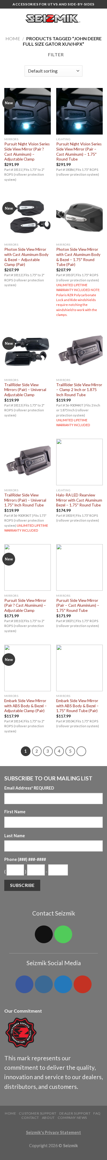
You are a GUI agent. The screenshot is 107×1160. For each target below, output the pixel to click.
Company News (72, 1117)
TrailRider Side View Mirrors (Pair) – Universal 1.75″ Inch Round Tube (25, 500)
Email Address (29, 788)
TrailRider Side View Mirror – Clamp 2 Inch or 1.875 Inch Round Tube (79, 389)
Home (12, 38)
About (48, 1117)
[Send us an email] (44, 934)
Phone (25, 859)
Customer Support (37, 1113)
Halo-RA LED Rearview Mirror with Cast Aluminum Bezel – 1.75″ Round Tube (79, 500)
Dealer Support (75, 1113)
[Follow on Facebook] (24, 984)
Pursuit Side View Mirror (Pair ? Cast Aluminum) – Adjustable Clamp (25, 605)
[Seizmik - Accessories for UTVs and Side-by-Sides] (53, 18)
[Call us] (63, 934)
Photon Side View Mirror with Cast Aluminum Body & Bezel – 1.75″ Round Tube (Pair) (78, 257)
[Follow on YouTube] (82, 984)
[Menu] (7, 18)
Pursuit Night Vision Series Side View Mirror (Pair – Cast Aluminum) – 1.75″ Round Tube (79, 151)
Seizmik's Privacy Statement (53, 1132)
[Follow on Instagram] (44, 984)
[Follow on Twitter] (63, 984)
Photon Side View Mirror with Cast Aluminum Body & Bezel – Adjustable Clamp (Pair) (26, 257)
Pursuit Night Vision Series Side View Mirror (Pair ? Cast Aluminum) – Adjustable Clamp (27, 151)
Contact (30, 1117)
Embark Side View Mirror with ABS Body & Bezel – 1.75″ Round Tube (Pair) (77, 705)
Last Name (14, 835)
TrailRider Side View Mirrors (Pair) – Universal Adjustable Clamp (25, 389)
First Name (14, 811)
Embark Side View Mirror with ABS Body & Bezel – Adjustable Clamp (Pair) (25, 705)
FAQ (97, 1113)
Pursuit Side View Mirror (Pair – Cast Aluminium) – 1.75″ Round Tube (77, 605)
